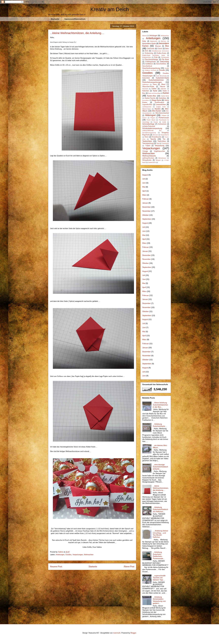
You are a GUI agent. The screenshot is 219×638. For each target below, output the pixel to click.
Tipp (157, 143)
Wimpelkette (146, 160)
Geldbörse (149, 64)
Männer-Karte (146, 109)
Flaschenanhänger (151, 59)
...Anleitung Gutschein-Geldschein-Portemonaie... (159, 555)
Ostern (144, 118)
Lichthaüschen (146, 107)
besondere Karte (149, 43)
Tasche (153, 139)
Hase (155, 84)
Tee (164, 139)
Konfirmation (159, 102)
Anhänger (153, 35)
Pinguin (152, 118)
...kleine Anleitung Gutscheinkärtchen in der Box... (160, 405)
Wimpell (158, 160)
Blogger (133, 633)
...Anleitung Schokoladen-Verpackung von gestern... (159, 600)
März (144, 195)
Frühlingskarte (150, 62)
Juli (143, 179)
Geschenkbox (161, 64)
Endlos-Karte (161, 53)
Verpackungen (77, 555)
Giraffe (167, 68)
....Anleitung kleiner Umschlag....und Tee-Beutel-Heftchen (160, 534)
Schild (164, 122)
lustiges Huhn (161, 107)
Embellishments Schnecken (160, 51)
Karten (166, 93)
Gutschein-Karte (162, 78)
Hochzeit (145, 88)
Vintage (145, 151)
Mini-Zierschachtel (162, 113)
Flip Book (165, 59)
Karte (155, 91)
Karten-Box (151, 96)
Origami (164, 115)
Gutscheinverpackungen (152, 82)
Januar (145, 203)
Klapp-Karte (156, 100)
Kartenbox (162, 98)
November (146, 211)
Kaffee (154, 89)
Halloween (145, 84)
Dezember (146, 207)
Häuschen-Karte (148, 86)
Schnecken (162, 124)
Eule (156, 57)
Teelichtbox (162, 141)
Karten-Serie (165, 96)
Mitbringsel (150, 115)
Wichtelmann (162, 158)
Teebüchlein (147, 141)
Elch (146, 51)
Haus (163, 84)
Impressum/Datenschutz (75, 19)
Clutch (159, 49)
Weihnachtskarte (149, 156)
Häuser (162, 86)
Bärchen (163, 41)
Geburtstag (164, 62)
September (146, 219)
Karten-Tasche (150, 98)
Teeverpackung (147, 143)
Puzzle (156, 122)
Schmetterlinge (148, 124)
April (144, 191)
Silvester (155, 135)
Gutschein (146, 78)
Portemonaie (164, 118)
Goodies (68, 555)
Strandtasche (156, 137)
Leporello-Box (147, 104)
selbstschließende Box (152, 130)
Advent (144, 35)
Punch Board (151, 120)
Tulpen (147, 146)
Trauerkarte (165, 143)
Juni (144, 183)
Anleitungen (60, 555)
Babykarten (153, 41)
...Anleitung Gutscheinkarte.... (160, 425)
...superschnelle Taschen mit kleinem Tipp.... (159, 578)
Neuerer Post (56, 566)
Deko (167, 49)
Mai (143, 187)
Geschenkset (147, 66)
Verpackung (159, 146)
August (145, 175)
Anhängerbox (165, 35)
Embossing (149, 53)
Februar (145, 199)
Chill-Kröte (150, 49)
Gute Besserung (161, 76)
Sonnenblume (165, 135)
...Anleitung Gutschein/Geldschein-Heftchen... (160, 509)
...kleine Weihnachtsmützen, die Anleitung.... (161, 488)
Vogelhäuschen (159, 151)
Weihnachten (88, 555)
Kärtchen (145, 91)
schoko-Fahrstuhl (148, 126)
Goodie (162, 70)
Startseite (55, 19)
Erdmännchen (146, 57)
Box (167, 46)
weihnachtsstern (148, 158)
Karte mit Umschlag (154, 93)
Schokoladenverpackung (152, 128)
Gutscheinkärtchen (156, 80)
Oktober (145, 215)
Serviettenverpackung (149, 132)
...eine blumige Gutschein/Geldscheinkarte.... (160, 467)
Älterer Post (129, 566)
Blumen (158, 46)
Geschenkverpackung (151, 68)
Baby (144, 41)
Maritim (158, 109)
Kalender (163, 88)
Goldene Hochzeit (150, 70)
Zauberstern (152, 162)
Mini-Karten (156, 111)
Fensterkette (165, 57)
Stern (147, 137)
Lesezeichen (161, 104)
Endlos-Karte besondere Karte (153, 55)
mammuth (116, 633)
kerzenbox (145, 100)
